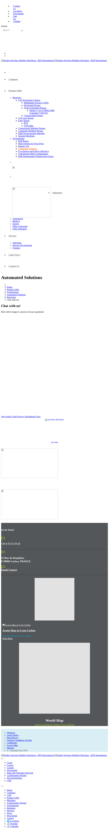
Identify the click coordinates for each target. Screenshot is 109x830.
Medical (16, 221)
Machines (16, 97)
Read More (8, 638)
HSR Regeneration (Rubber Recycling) (36, 156)
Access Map (12, 745)
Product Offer (15, 91)
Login (9, 762)
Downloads (18, 13)
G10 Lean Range (26, 118)
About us (11, 732)
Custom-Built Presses (33, 115)
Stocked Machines (26, 136)
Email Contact (9, 569)
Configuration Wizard (16, 775)
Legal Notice (12, 735)
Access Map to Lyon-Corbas (19, 630)
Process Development (22, 245)
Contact (10, 768)
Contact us (14, 266)
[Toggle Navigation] (2, 758)
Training (16, 248)
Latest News (14, 255)
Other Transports (20, 226)
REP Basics (23, 141)
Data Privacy (12, 738)
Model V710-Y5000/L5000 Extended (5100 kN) (42, 111)
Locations (17, 11)
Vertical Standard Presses (35, 108)
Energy (15, 224)
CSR (9, 780)
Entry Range (24, 120)
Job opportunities (14, 778)
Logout (10, 765)
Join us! (15, 17)
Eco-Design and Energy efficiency (33, 151)
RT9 (26, 123)
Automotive (17, 218)
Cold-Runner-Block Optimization (33, 154)
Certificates (12, 743)
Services (12, 236)
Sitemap (10, 748)
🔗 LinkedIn (12, 826)
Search (4, 26)
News (9, 813)
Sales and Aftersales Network (20, 773)
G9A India (28, 126)
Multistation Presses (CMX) (36, 103)
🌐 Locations (13, 821)
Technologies (18, 138)
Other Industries (19, 229)
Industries (57, 193)
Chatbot (16, 21)
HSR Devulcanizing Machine (31, 133)
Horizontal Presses (32, 105)
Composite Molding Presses (30, 131)
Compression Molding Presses (31, 128)
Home (9, 790)
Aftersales (16, 243)
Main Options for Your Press (31, 143)
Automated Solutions (27, 149)
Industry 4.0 (23, 146)
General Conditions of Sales (19, 740)
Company (13, 79)
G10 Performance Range (29, 100)
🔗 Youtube (12, 823)
